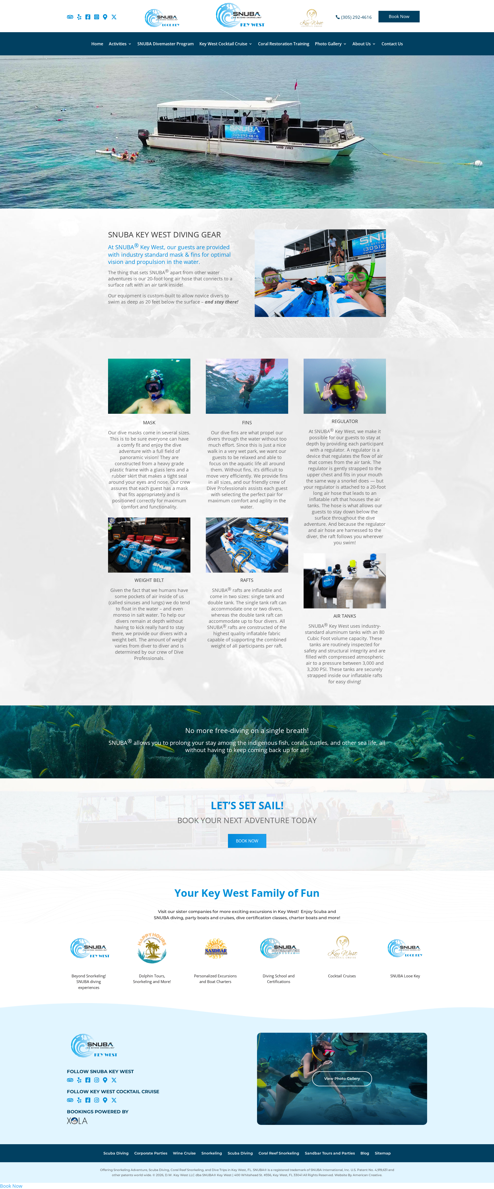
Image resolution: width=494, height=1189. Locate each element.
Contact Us (392, 44)
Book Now (399, 16)
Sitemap (383, 1153)
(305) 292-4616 (356, 17)
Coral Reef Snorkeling (279, 1153)
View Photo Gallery (342, 1078)
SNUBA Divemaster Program (165, 44)
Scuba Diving (116, 1153)
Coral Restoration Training (283, 44)
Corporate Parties (150, 1153)
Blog (364, 1153)
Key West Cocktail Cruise (223, 44)
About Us (361, 44)
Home (97, 44)
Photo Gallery (328, 44)
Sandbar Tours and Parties (330, 1153)
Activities (118, 44)
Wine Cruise (184, 1153)
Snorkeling (211, 1153)
